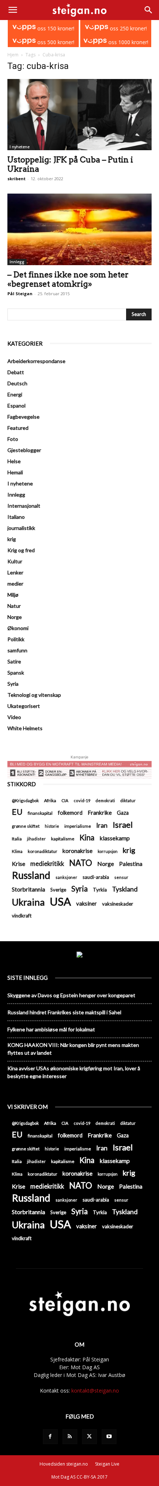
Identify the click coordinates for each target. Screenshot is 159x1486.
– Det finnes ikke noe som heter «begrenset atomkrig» (68, 279)
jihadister (36, 838)
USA (60, 901)
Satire (14, 661)
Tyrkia (100, 890)
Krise (18, 863)
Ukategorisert (23, 706)
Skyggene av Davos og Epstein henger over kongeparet (71, 995)
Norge (14, 617)
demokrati (105, 800)
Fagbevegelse (23, 416)
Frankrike (100, 812)
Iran (102, 825)
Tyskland (125, 889)
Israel (123, 824)
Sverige (58, 890)
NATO (80, 863)
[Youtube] (109, 1436)
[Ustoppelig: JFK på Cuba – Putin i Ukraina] (79, 115)
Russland (31, 875)
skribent (16, 178)
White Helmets (25, 728)
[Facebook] (50, 1436)
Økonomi (17, 628)
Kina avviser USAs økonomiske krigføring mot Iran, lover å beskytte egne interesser (73, 1072)
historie (52, 826)
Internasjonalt (23, 506)
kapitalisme (62, 838)
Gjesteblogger (24, 450)
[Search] (148, 10)
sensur (121, 877)
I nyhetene (20, 146)
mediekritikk (47, 863)
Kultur (14, 561)
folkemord (70, 813)
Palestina (130, 863)
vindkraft (21, 916)
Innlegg (17, 261)
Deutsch (17, 383)
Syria (12, 684)
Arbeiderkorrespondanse (36, 361)
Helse (14, 461)
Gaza (123, 813)
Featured (17, 428)
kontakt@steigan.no (95, 1390)
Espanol (16, 405)
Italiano (16, 517)
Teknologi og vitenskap (34, 695)
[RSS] (69, 1436)
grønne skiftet (26, 825)
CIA (64, 800)
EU (17, 812)
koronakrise (77, 850)
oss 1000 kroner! (127, 42)
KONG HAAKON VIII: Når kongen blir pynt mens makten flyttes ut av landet (73, 1049)
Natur (14, 606)
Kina (87, 837)
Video (14, 717)
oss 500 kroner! (55, 42)
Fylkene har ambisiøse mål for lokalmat (51, 1029)
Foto (12, 439)
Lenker (15, 572)
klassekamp (114, 837)
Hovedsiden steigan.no (64, 1464)
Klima (17, 851)
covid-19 (82, 800)
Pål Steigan (20, 293)
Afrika (50, 800)
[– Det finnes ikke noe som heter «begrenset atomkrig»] (79, 229)
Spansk (15, 672)
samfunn (17, 650)
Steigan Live (107, 1464)
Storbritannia (28, 889)
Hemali (15, 472)
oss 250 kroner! (127, 28)
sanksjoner (66, 877)
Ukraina (28, 902)
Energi (14, 394)
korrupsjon (108, 851)
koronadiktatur (42, 851)
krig (11, 539)
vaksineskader (117, 904)
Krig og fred (21, 550)
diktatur (128, 800)
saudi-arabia (95, 877)
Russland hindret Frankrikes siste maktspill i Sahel (64, 1012)
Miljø (12, 595)
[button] (12, 10)
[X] (89, 1436)
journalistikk (21, 528)
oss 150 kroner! (55, 28)
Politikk (15, 639)
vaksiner (86, 903)
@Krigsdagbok (25, 800)
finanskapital (40, 813)
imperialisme (77, 826)
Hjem (12, 55)
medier (15, 583)
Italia (17, 838)
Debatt (15, 372)
